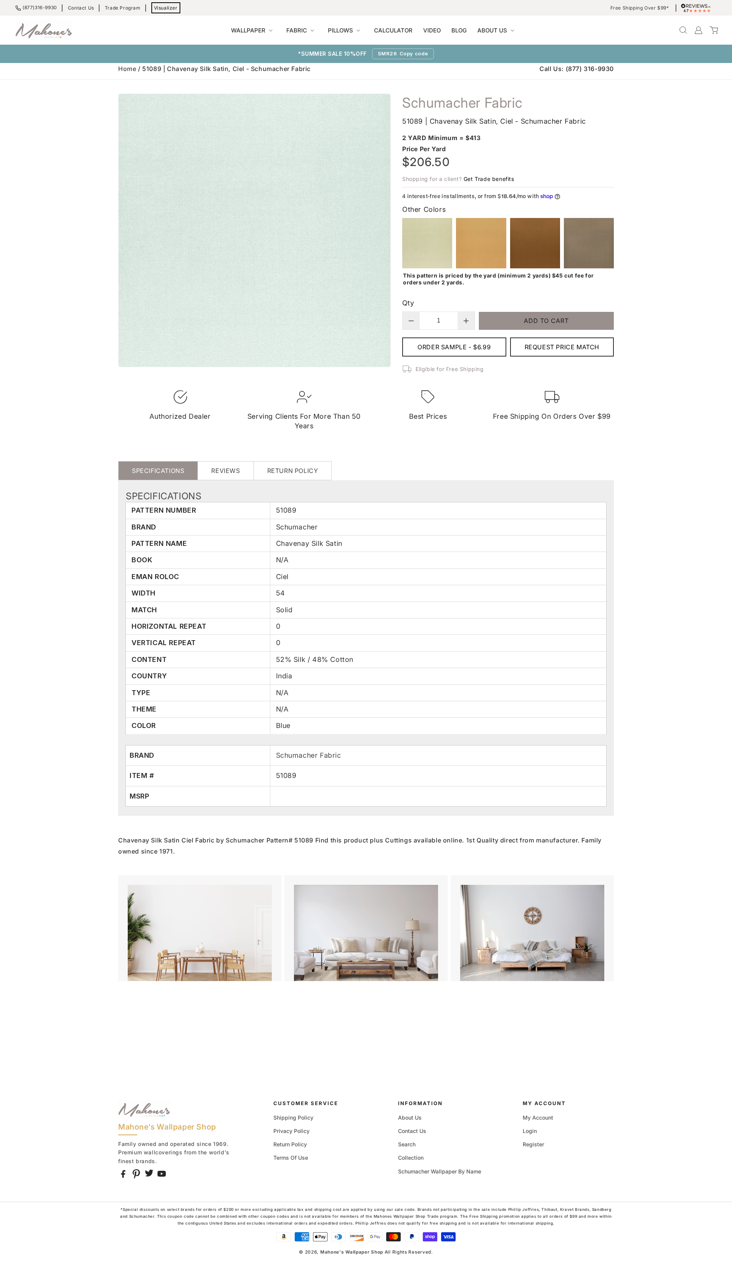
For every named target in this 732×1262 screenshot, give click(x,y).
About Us (410, 1117)
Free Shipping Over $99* (639, 8)
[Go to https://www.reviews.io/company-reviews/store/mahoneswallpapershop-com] (698, 8)
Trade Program (123, 8)
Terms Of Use (290, 1157)
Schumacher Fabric (308, 755)
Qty (408, 303)
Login (530, 1131)
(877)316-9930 (39, 7)
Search (407, 1144)
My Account (538, 1117)
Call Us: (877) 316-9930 (576, 69)
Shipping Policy (293, 1117)
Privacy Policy (291, 1131)
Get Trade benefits (489, 179)
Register (533, 1144)
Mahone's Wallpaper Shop (351, 1252)
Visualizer (166, 8)
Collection (411, 1157)
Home (127, 69)
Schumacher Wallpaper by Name (439, 1171)
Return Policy (290, 1144)
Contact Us (81, 8)
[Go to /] (43, 30)
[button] (253, 30)
